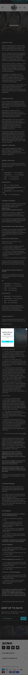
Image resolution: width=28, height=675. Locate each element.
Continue (7, 341)
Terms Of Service (9, 343)
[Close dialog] (26, 329)
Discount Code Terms (6, 343)
